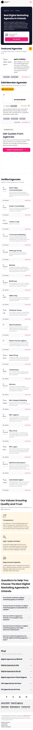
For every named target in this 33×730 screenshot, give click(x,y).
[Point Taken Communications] (5, 189)
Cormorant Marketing (17, 235)
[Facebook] (6, 697)
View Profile (17, 122)
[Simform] (5, 385)
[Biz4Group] (5, 282)
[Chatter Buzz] (5, 371)
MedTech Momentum (17, 463)
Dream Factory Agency (18, 341)
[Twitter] (13, 697)
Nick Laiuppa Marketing (18, 400)
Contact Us (25, 707)
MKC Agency (14, 415)
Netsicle (12, 265)
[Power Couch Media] (5, 207)
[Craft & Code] (5, 222)
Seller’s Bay (13, 296)
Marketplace (15, 707)
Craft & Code (14, 222)
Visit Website (25, 77)
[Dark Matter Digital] (5, 481)
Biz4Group (13, 281)
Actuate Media (20, 100)
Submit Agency (17, 703)
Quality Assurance (5, 722)
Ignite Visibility (20, 59)
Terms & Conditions (6, 726)
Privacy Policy (4, 725)
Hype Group (13, 355)
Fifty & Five (13, 431)
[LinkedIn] (20, 697)
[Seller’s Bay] (5, 297)
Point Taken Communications (15, 189)
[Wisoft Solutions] (5, 326)
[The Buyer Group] (5, 311)
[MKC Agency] (5, 416)
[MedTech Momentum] (5, 464)
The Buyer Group (15, 310)
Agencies (6, 10)
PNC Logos (13, 447)
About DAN (5, 703)
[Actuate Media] (8, 98)
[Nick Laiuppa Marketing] (5, 401)
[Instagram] (26, 697)
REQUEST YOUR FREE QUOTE (15, 150)
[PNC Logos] (5, 448)
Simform (12, 384)
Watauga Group (15, 251)
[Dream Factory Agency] (5, 342)
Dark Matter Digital (16, 480)
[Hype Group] (5, 356)
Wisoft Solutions (15, 325)
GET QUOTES (16, 39)
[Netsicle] (5, 266)
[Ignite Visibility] (8, 63)
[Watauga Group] (5, 252)
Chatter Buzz (14, 370)
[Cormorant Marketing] (5, 236)
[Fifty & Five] (5, 432)
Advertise (5, 707)
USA (12, 10)
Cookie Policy (4, 723)
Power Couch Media (16, 206)
